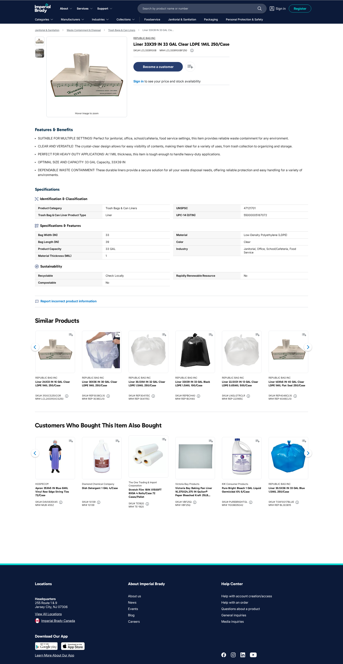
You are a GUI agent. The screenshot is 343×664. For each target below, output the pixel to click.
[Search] (260, 9)
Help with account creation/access (246, 596)
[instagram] (233, 654)
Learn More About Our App (54, 655)
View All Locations (48, 614)
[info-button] (192, 50)
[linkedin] (242, 654)
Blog (131, 615)
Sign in (138, 81)
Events (133, 609)
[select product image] (39, 41)
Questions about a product (240, 609)
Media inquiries (232, 621)
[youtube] (253, 654)
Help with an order (234, 602)
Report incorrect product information (68, 301)
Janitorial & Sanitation (47, 30)
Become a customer (158, 67)
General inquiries (233, 615)
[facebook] (223, 654)
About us (134, 596)
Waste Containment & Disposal (84, 30)
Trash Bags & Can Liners (121, 30)
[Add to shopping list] (70, 334)
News (132, 602)
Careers (134, 621)
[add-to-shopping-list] (190, 67)
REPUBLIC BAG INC (144, 38)
